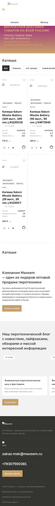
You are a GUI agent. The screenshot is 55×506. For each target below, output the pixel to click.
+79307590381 (14, 464)
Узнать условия (12, 308)
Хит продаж (31, 68)
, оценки (9, 126)
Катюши (4, 80)
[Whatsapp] (27, 443)
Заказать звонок (12, 473)
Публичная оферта (10, 502)
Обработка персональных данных (16, 497)
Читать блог (10, 402)
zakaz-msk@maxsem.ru (22, 454)
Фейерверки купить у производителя (17, 492)
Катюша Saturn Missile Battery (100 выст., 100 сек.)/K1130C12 (12, 117)
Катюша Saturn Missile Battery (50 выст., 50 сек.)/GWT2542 (40, 117)
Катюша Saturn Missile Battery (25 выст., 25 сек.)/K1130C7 (12, 197)
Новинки (17, 68)
